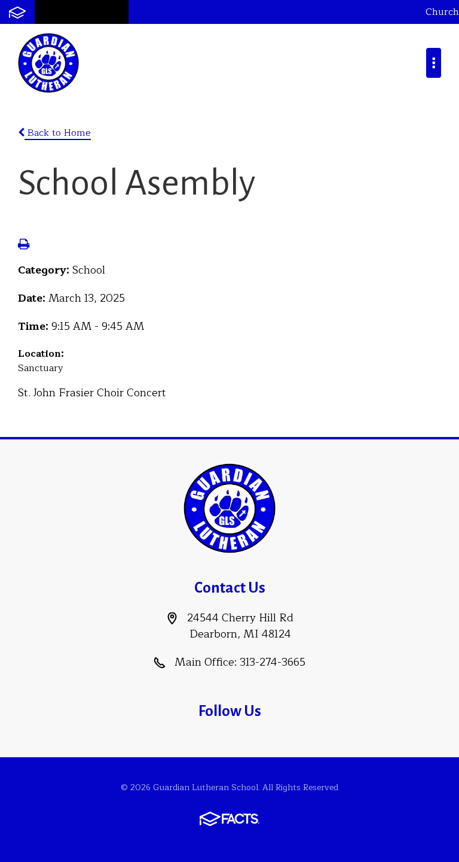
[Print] (23, 245)
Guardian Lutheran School (48, 63)
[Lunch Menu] (49, 12)
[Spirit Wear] (111, 12)
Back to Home (58, 133)
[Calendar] (79, 12)
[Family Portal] (17, 12)
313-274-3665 (272, 662)
